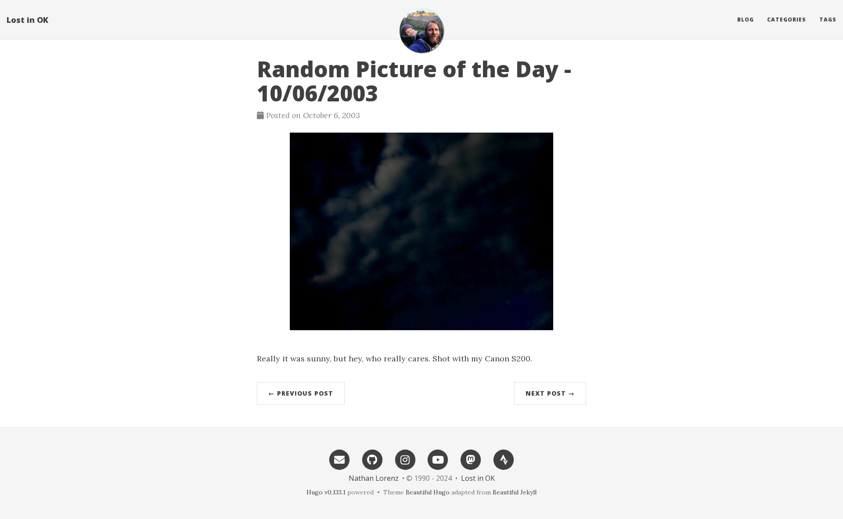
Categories (786, 19)
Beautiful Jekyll (515, 492)
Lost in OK (27, 19)
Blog (745, 19)
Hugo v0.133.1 (326, 492)
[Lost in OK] (421, 31)
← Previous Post (300, 393)
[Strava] (503, 459)
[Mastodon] (471, 459)
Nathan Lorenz (374, 478)
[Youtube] (438, 459)
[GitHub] (372, 459)
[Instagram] (405, 459)
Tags (827, 19)
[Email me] (339, 459)
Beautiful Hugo (428, 492)
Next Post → (550, 393)
